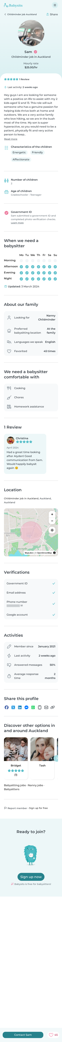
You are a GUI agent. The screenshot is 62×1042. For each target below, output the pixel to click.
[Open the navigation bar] (55, 5)
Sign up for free (38, 808)
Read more (10, 139)
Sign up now (31, 877)
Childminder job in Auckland (31, 56)
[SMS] (39, 707)
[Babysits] (13, 5)
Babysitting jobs (15, 785)
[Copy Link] (52, 707)
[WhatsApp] (33, 707)
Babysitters (11, 789)
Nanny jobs (35, 785)
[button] (25, 454)
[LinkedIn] (19, 707)
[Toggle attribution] (54, 553)
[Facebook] (6, 707)
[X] (13, 707)
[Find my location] (52, 530)
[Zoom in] (52, 514)
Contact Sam (23, 1034)
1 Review (24, 79)
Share (53, 14)
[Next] (57, 758)
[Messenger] (26, 707)
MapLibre (29, 552)
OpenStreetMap (44, 552)
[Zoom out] (52, 521)
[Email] (46, 707)
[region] (31, 532)
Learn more (17, 223)
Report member (17, 808)
